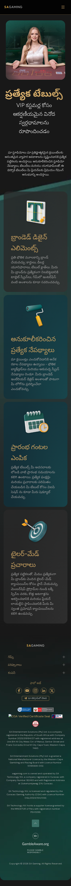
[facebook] (19, 691)
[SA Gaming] (13, 7)
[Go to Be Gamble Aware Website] (35, 836)
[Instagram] (35, 691)
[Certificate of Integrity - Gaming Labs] (57, 716)
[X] (52, 691)
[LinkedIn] (44, 691)
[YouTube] (27, 691)
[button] (35, 657)
